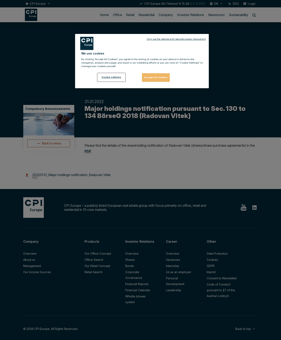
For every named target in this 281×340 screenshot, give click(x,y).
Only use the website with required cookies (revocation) (176, 39)
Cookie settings (111, 77)
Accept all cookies (155, 77)
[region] (142, 61)
